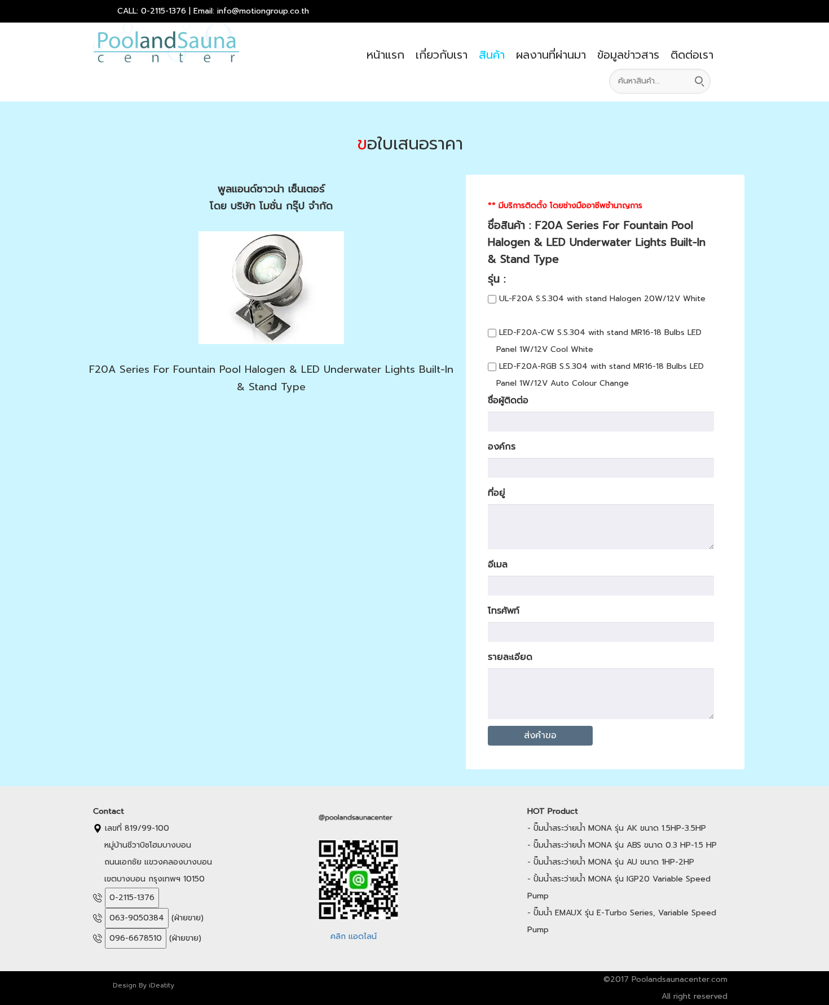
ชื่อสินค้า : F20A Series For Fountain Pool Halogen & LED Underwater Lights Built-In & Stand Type (596, 242)
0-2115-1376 (132, 897)
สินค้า (492, 54)
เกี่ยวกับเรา (442, 54)
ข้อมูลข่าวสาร (628, 54)
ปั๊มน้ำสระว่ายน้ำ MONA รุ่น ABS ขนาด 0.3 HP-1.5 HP (625, 845)
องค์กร (501, 446)
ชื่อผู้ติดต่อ (508, 400)
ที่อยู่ (496, 493)
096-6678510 (135, 938)
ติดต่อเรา (692, 54)
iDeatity (161, 985)
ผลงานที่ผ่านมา (551, 54)
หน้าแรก (385, 54)
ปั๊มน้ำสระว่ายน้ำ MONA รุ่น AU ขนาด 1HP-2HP (613, 862)
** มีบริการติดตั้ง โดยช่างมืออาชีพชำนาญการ (565, 205)
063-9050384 (136, 918)
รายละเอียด (510, 657)
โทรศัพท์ (503, 611)
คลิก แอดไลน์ (353, 936)
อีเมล (498, 564)
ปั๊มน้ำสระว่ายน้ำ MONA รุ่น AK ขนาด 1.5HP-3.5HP (619, 828)
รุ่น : (505, 279)
